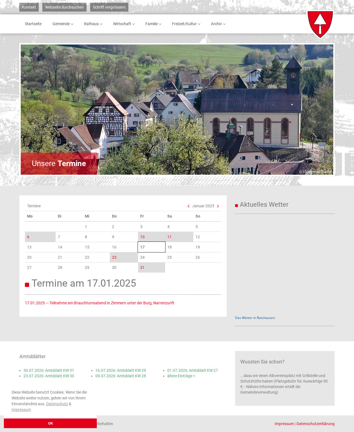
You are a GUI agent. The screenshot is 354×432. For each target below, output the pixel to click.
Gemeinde (61, 24)
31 (142, 267)
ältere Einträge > (181, 376)
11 (169, 237)
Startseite (33, 24)
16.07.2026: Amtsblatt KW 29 (120, 370)
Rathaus (91, 24)
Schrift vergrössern (109, 7)
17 (142, 247)
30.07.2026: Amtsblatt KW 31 (49, 370)
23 (114, 257)
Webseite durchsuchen (64, 7)
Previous (40, 109)
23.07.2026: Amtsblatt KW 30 (49, 376)
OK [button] (50, 423)
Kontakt (29, 7)
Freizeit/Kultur (184, 24)
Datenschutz (57, 404)
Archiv (216, 24)
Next (313, 109)
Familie (151, 24)
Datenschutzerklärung (315, 423)
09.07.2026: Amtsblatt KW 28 (120, 376)
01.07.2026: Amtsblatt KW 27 (192, 370)
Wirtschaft (122, 24)
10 (142, 237)
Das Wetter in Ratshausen (255, 317)
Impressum (21, 409)
